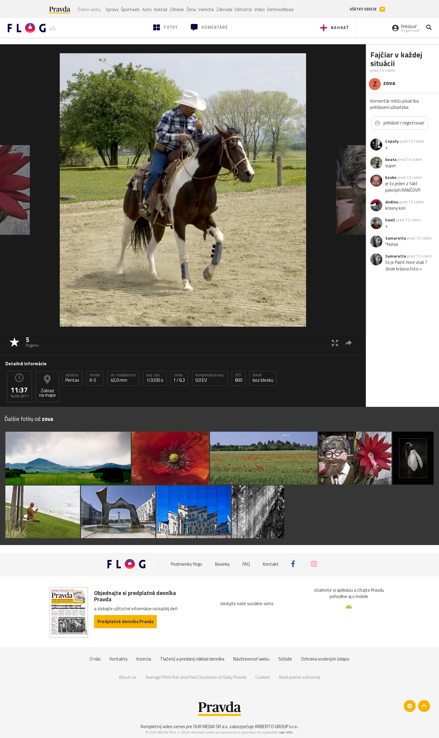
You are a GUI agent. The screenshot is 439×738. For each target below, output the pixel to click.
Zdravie (177, 9)
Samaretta (395, 238)
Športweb (130, 9)
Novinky (222, 563)
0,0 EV (210, 378)
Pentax (72, 378)
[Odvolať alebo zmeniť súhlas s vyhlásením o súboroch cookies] (410, 706)
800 (238, 378)
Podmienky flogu (186, 563)
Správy (112, 9)
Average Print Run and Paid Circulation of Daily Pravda (195, 677)
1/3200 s (154, 378)
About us (127, 677)
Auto (147, 9)
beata (391, 159)
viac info (286, 732)
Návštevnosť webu (251, 659)
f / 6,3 (179, 378)
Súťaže (285, 659)
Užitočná (243, 9)
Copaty (392, 141)
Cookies (262, 677)
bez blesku (263, 378)
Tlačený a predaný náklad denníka (192, 659)
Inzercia (143, 659)
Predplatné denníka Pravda (125, 621)
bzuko (391, 177)
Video (259, 9)
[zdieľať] (349, 343)
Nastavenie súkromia (299, 677)
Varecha (206, 9)
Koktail (160, 9)
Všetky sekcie (363, 9)
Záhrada (224, 9)
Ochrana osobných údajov (325, 659)
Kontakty (119, 659)
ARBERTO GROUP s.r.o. (276, 726)
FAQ (246, 563)
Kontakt (271, 563)
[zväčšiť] (335, 343)
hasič (390, 220)
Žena (191, 9)
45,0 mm (123, 378)
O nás (95, 659)
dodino (391, 202)
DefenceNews (280, 9)
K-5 (95, 378)
